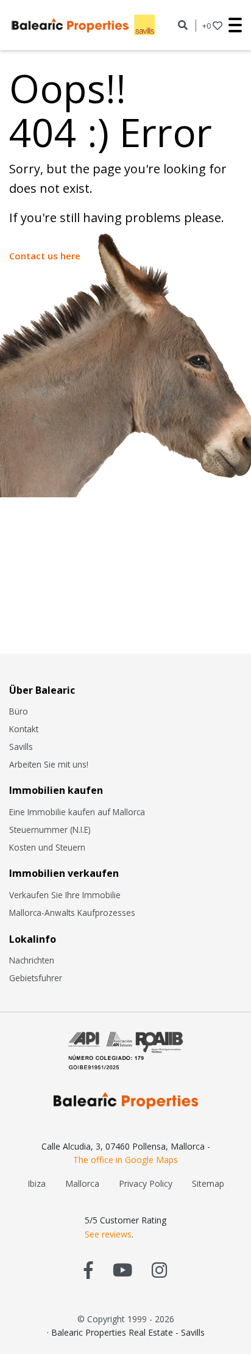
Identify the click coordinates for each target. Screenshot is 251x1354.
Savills (21, 746)
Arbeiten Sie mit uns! (48, 764)
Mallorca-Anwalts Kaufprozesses (72, 912)
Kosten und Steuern (47, 847)
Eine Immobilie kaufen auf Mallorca (77, 812)
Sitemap (208, 1183)
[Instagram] (159, 1269)
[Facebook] (88, 1269)
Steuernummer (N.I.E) (50, 829)
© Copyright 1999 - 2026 (125, 1319)
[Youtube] (122, 1269)
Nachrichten (31, 960)
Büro (18, 711)
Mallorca (82, 1183)
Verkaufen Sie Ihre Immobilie (65, 895)
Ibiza (36, 1183)
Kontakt (23, 729)
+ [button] (206, 25)
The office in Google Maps (125, 1159)
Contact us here (44, 256)
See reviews (108, 1234)
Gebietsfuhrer (35, 978)
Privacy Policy (145, 1183)
